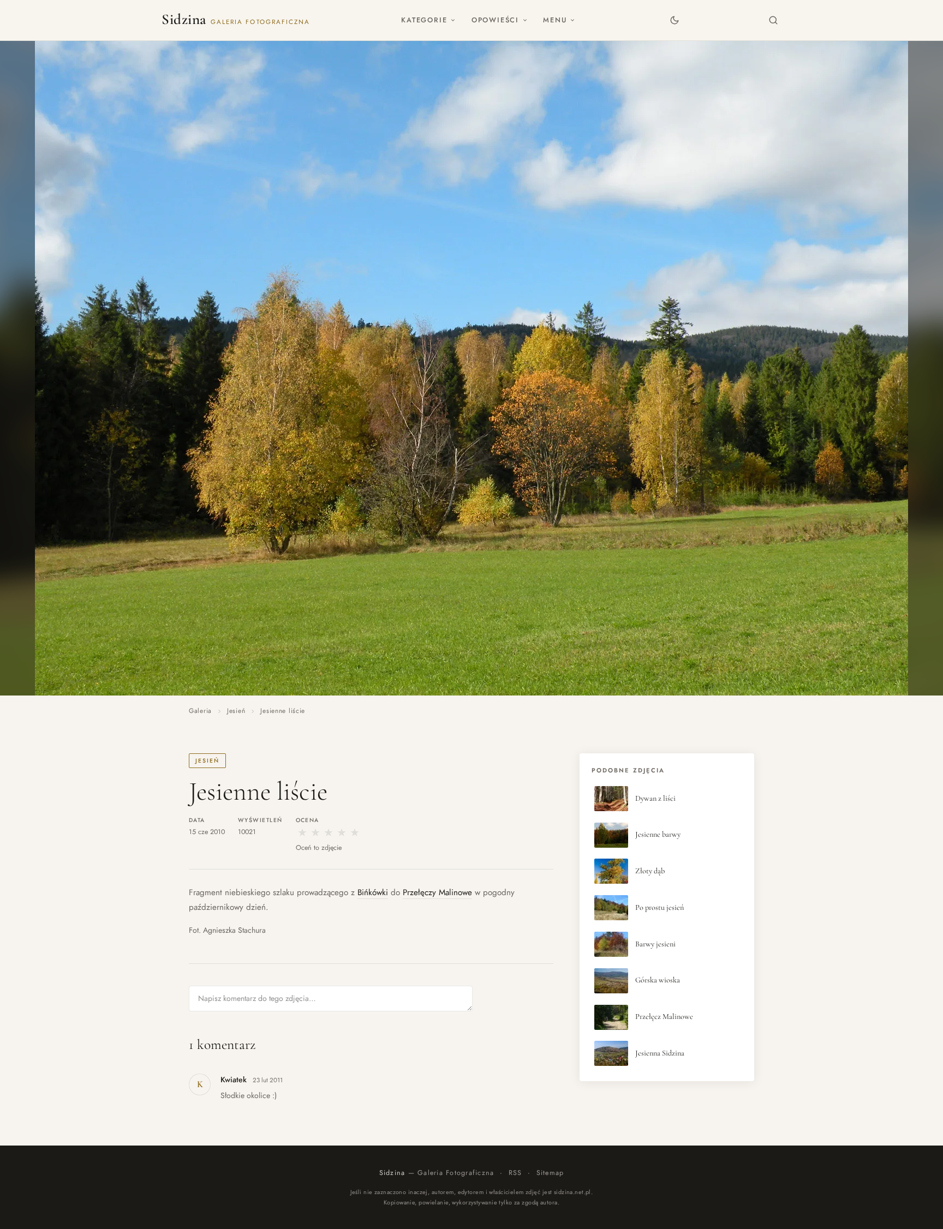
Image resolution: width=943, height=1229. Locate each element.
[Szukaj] (773, 20)
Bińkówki (372, 892)
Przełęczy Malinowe (437, 892)
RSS (515, 1173)
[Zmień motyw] (674, 20)
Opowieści (495, 20)
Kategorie (424, 20)
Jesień (236, 711)
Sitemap (550, 1173)
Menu (554, 20)
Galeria (200, 711)
